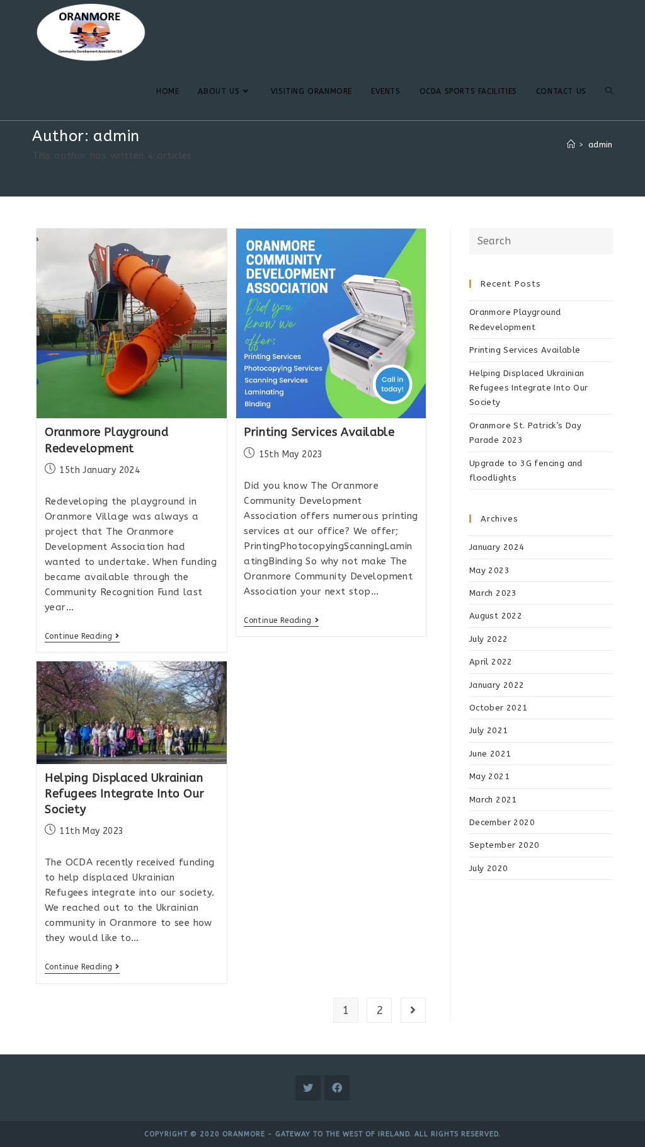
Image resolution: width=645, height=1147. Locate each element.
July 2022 (488, 639)
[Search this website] (541, 240)
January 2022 (497, 685)
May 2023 (489, 570)
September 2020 (504, 845)
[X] (308, 1087)
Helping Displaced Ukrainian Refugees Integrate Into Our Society (124, 793)
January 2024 (497, 547)
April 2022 (491, 661)
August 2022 (495, 615)
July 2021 (488, 730)
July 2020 (488, 868)
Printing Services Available (319, 432)
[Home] (571, 144)
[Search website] (609, 91)
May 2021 (489, 776)
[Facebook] (337, 1087)
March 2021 (493, 799)
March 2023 (493, 593)
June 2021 (490, 753)
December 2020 (502, 822)
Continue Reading (82, 636)
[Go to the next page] (413, 1010)
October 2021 (498, 707)
